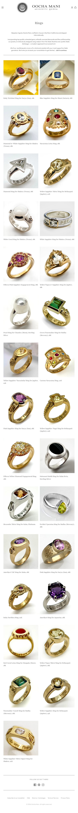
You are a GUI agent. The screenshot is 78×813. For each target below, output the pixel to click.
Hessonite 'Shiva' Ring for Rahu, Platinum (19, 524)
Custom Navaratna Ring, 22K (51, 380)
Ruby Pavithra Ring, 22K (12, 617)
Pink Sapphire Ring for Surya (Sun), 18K (18, 428)
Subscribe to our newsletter (16, 798)
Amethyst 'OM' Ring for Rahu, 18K (16, 572)
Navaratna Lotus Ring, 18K (50, 144)
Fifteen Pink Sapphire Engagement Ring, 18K (20, 285)
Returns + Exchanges (38, 798)
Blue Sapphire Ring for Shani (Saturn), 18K (56, 98)
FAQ (28, 798)
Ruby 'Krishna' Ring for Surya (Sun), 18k (18, 98)
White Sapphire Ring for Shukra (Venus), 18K (57, 239)
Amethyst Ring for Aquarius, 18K (52, 617)
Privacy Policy (65, 798)
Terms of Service (53, 798)
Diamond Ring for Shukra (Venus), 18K (18, 191)
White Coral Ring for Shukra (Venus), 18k (19, 239)
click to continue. (61, 50)
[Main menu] (3, 7)
